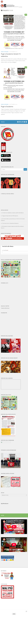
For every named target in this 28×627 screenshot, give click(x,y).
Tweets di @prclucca (5, 308)
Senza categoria (4, 51)
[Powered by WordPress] (10, 620)
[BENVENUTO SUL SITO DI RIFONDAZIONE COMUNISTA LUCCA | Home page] (2, 2)
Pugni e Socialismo (7, 106)
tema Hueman (20, 620)
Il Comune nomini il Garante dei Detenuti (10, 223)
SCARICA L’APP (9, 152)
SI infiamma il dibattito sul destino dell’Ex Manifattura (13, 212)
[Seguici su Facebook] (20, 122)
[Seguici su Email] (18, 122)
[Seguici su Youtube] (24, 122)
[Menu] (26, 1)
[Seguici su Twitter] (22, 122)
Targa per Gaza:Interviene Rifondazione (10, 215)
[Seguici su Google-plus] (26, 122)
